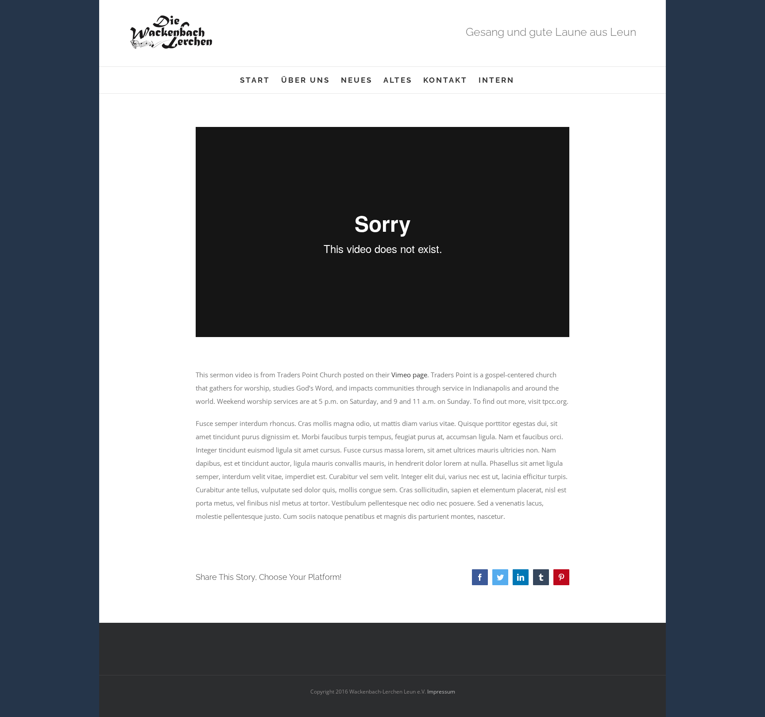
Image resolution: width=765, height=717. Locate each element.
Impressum (440, 691)
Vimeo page (409, 374)
